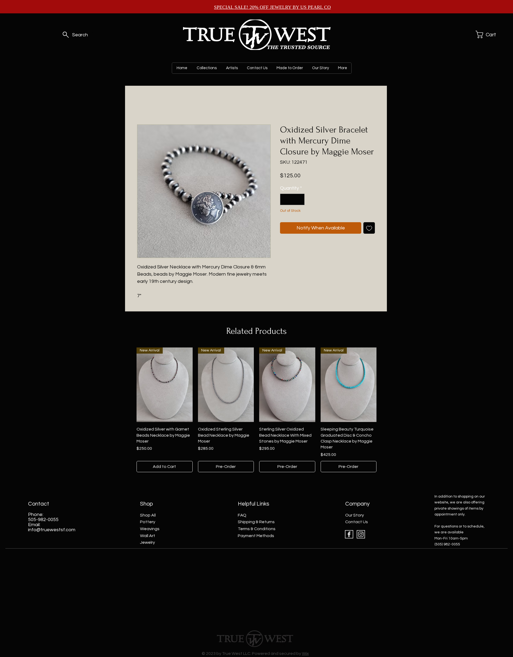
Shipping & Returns (256, 522)
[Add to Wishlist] (369, 228)
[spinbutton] (292, 199)
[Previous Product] (129, 384)
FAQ (242, 515)
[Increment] (300, 199)
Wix (305, 653)
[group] (256, 409)
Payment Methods (256, 536)
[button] (487, 34)
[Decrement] (285, 199)
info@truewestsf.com (51, 529)
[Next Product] (384, 384)
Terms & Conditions (256, 529)
